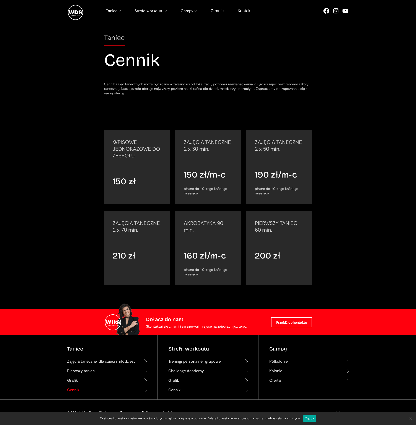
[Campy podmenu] (195, 11)
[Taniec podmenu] (120, 11)
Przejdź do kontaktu (291, 322)
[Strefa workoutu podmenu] (165, 11)
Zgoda (309, 418)
